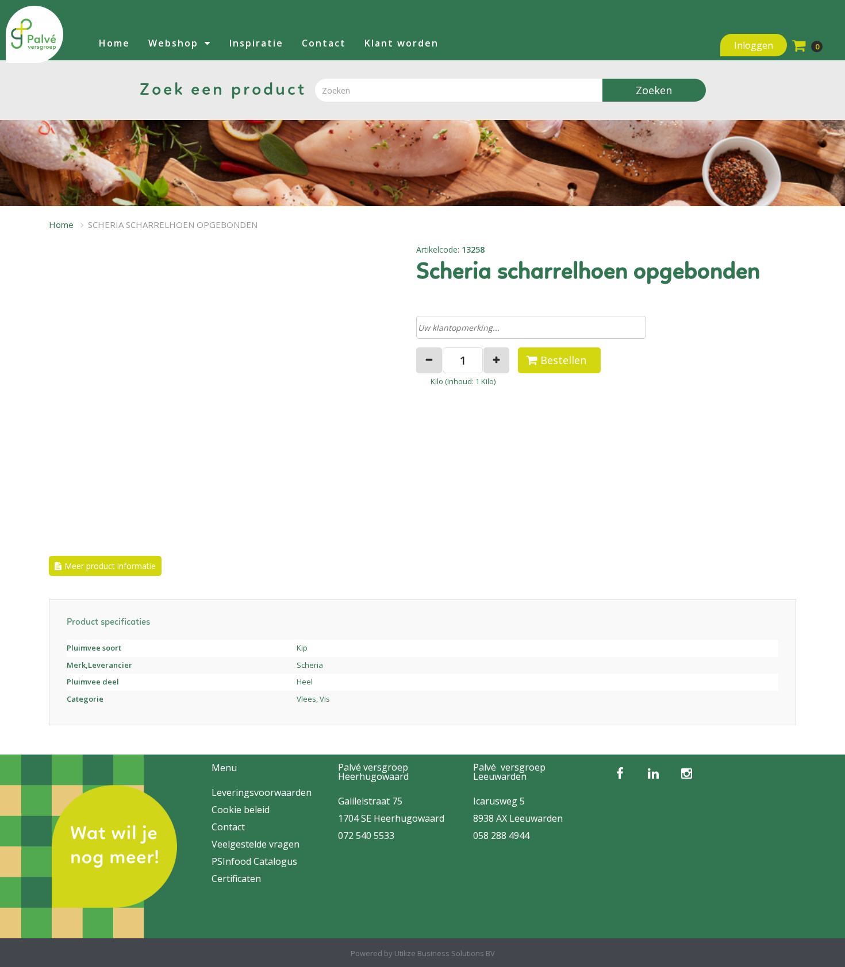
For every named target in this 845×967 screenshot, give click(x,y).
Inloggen (753, 45)
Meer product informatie (110, 565)
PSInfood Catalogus (254, 861)
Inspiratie (256, 43)
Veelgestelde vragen (255, 844)
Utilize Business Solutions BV (444, 953)
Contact (324, 43)
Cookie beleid (241, 809)
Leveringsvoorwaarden (262, 792)
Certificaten (236, 878)
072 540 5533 (366, 835)
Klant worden (401, 43)
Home (114, 43)
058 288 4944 (501, 835)
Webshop (173, 43)
